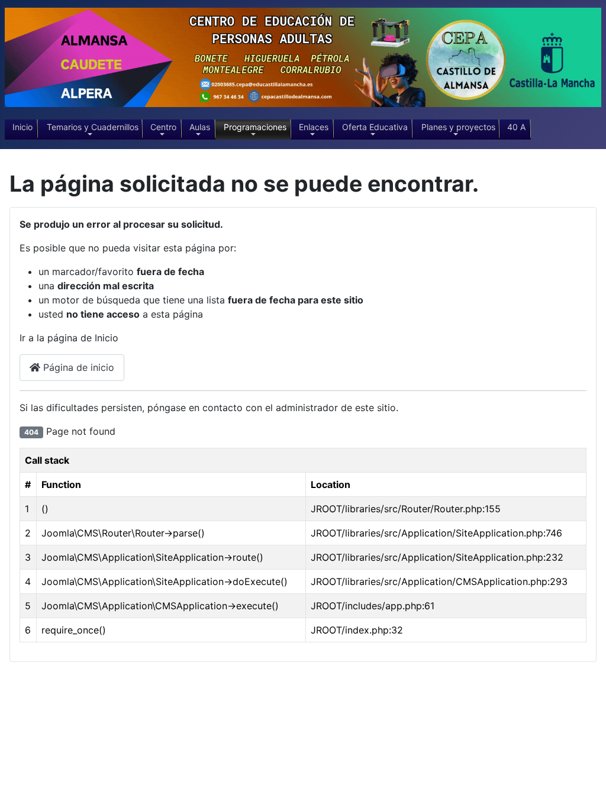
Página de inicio (77, 367)
